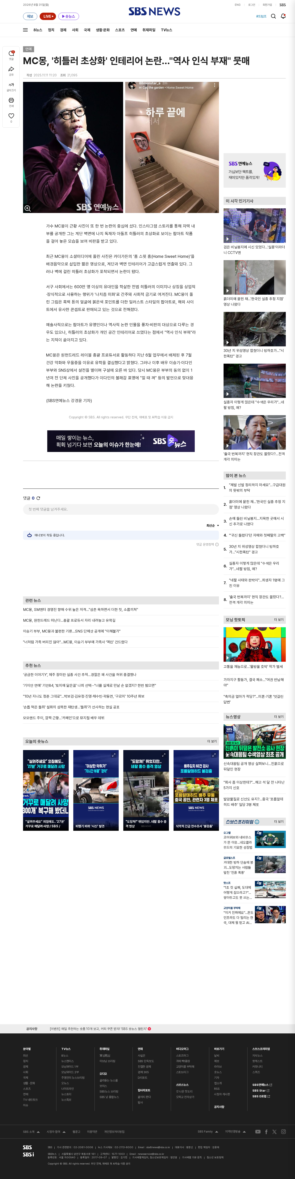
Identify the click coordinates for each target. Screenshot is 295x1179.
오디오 (103, 1072)
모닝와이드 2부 (70, 1072)
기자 (216, 1077)
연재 (140, 1048)
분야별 (27, 1048)
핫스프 (227, 883)
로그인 (251, 4)
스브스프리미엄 (261, 1048)
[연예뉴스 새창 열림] (255, 170)
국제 (87, 30)
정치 (51, 30)
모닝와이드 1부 (69, 1066)
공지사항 (219, 1107)
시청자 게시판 (222, 1094)
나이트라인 (67, 1088)
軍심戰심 (105, 1055)
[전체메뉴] (25, 30)
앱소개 (218, 1083)
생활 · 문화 (29, 1083)
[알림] (283, 16)
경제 (63, 30)
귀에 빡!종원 (183, 1061)
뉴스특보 (66, 1099)
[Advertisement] (121, 571)
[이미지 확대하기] (27, 208)
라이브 (218, 1066)
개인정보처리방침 (114, 1131)
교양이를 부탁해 (232, 908)
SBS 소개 (31, 1132)
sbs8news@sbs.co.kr (158, 1147)
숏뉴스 (218, 1072)
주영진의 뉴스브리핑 (73, 1077)
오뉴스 (65, 1083)
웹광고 (76, 1131)
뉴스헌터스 (67, 1061)
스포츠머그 (182, 1055)
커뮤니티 (257, 1066)
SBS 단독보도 (146, 1061)
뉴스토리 (66, 1094)
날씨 (216, 1055)
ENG (238, 4)
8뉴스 (37, 30)
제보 (216, 1061)
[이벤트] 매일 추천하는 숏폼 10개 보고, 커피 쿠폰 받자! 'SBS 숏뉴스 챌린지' (98, 1028)
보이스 (103, 1086)
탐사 (140, 1102)
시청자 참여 (56, 1132)
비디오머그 (182, 1048)
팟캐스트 (257, 1061)
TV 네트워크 (30, 1099)
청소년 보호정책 (215, 1157)
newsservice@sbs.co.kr (151, 1154)
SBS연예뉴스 (260, 1084)
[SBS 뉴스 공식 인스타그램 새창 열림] (283, 1131)
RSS (217, 1088)
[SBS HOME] (282, 4)
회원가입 (267, 4)
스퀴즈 (256, 1072)
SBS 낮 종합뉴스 (109, 1097)
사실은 (141, 1055)
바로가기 (219, 1048)
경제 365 (143, 1072)
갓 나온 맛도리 (184, 1091)
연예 (133, 30)
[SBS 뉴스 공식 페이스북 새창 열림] (266, 1132)
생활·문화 (103, 30)
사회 (75, 30)
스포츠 (120, 30)
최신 (25, 1055)
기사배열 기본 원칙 (192, 1157)
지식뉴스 (257, 1055)
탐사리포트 (144, 1089)
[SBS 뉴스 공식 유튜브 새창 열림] (258, 1131)
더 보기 (211, 740)
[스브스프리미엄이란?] (258, 822)
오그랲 (227, 832)
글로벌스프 (229, 858)
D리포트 (142, 1077)
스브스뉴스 (182, 1084)
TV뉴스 (166, 30)
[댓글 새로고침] (38, 498)
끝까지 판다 (144, 1097)
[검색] (273, 16)
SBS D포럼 (259, 1095)
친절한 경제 (144, 1066)
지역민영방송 (235, 1132)
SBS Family (208, 1132)
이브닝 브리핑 (107, 1061)
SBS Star (259, 1090)
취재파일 (148, 30)
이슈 (25, 1105)
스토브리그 (182, 1072)
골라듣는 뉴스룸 (109, 1080)
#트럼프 (261, 16)
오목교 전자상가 (185, 1097)
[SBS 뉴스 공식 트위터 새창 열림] (274, 1131)
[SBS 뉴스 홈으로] (154, 11)
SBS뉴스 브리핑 (109, 1091)
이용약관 (92, 1131)
